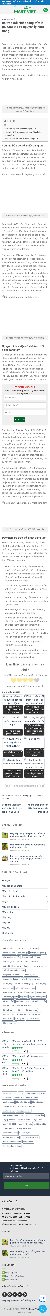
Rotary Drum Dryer (24, 1128)
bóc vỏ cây (19, 948)
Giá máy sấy (7, 984)
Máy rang (6, 917)
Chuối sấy (27, 966)
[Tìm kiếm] (45, 10)
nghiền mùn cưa (9, 992)
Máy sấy (6, 927)
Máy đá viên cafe (25, 1124)
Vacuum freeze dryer (11, 1137)
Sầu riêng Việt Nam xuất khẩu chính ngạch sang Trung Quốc (13, 808)
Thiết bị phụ (7, 933)
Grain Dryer (7, 1098)
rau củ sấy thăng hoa (26, 992)
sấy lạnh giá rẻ (8, 1001)
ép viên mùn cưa (33, 1019)
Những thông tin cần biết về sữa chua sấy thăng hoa (38, 808)
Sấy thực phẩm (8, 1014)
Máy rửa (6, 922)
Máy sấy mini (8, 988)
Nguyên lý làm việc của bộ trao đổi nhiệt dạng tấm (23, 133)
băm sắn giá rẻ (8, 962)
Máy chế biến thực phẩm (14, 896)
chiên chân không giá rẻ (12, 966)
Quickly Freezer (9, 1128)
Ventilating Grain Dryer (30, 1137)
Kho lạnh (6, 880)
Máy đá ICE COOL (9, 1124)
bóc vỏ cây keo (32, 948)
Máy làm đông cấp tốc (26, 1106)
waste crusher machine (12, 1142)
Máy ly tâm (7, 912)
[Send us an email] (19, 1294)
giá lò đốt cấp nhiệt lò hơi (35, 1093)
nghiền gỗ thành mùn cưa (25, 988)
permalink (6, 799)
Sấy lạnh (23, 997)
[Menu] (3, 10)
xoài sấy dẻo (8, 1019)
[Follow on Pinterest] (24, 1294)
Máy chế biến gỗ (10, 891)
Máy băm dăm (8, 1102)
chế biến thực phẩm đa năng (14, 970)
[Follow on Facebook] (4, 1294)
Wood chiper (28, 1142)
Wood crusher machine (12, 1146)
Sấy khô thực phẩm (10, 997)
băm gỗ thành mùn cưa (31, 957)
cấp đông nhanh (31, 975)
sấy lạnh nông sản (39, 1001)
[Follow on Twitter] (14, 1294)
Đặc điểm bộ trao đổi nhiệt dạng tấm (21, 138)
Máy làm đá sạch (10, 906)
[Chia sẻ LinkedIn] (32, 786)
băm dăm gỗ (23, 953)
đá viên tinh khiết (9, 1023)
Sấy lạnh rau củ (8, 1006)
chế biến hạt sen (40, 966)
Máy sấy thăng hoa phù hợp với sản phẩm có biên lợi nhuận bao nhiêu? (27, 834)
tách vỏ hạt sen (35, 1014)
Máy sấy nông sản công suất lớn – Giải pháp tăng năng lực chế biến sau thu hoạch (28, 859)
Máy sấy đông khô (24, 1111)
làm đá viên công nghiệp (24, 984)
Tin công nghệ (8, 19)
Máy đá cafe (37, 1120)
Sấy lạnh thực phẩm (24, 1006)
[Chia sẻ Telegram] (42, 786)
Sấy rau (20, 1010)
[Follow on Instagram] (9, 1294)
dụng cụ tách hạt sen (11, 979)
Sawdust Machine (10, 1133)
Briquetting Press (9, 1093)
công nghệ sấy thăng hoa (12, 975)
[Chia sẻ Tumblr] (37, 786)
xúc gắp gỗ (19, 1019)
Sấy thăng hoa (31, 1010)
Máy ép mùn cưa (24, 1120)
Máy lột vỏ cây (8, 1111)
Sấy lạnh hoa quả (22, 1001)
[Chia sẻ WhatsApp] (7, 786)
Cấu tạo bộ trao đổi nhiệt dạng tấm (20, 129)
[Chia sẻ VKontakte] (27, 786)
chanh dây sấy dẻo (32, 962)
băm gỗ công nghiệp (38, 953)
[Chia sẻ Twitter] (17, 786)
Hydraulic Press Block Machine (26, 1098)
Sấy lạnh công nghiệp (37, 997)
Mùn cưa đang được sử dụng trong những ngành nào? (27, 846)
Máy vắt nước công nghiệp (13, 1115)
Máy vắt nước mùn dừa (35, 1115)
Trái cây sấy (21, 1014)
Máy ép (5, 901)
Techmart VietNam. (35, 1309)
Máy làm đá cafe (9, 1106)
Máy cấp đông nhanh (12, 885)
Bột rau (19, 962)
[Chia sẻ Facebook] (12, 786)
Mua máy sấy (41, 984)
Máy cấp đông (37, 1102)
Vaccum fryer (24, 1133)
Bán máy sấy (7, 948)
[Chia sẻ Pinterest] (22, 786)
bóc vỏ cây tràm (9, 953)
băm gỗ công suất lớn (11, 957)
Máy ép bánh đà (9, 1120)
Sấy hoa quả (41, 992)
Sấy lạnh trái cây (9, 1010)
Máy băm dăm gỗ (23, 1102)
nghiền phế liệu (40, 1124)
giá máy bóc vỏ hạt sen (31, 979)
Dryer (21, 1093)
